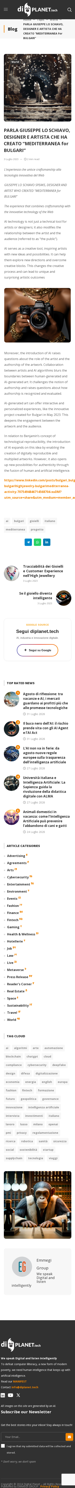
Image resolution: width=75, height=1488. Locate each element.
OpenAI (53, 1124)
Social (10, 1149)
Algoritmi (20, 1048)
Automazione (53, 1048)
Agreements (17, 863)
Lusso (24, 1124)
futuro (10, 1099)
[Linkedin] (46, 542)
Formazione (46, 1090)
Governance (50, 1099)
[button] (69, 9)
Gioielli (34, 521)
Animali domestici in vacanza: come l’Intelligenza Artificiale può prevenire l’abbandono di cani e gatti (46, 819)
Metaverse (15, 970)
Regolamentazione (45, 1133)
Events (12, 898)
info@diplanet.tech (25, 1387)
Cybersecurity (18, 877)
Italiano (50, 521)
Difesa (25, 1073)
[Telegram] (28, 542)
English (47, 1082)
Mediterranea (15, 529)
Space (11, 998)
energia (30, 1082)
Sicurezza (60, 1141)
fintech (27, 1090)
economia (12, 1082)
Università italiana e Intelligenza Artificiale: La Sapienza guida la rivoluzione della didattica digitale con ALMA (44, 786)
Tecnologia (35, 1158)
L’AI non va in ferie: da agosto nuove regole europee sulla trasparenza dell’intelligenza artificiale (44, 755)
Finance (13, 913)
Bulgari (19, 521)
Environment (17, 891)
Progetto (37, 529)
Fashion (13, 906)
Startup (48, 1149)
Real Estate (16, 991)
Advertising (16, 856)
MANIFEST (20, 1381)
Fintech (12, 920)
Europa (63, 1082)
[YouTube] (10, 1395)
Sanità (43, 1141)
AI (7, 521)
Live (10, 963)
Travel (12, 1012)
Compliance (14, 1065)
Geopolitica (28, 1099)
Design (10, 1073)
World (54, 19)
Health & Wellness (21, 934)
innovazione (14, 1107)
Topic (40, 19)
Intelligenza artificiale (43, 1107)
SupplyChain (14, 1158)
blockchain (13, 1056)
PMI (8, 1133)
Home (27, 19)
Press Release (17, 977)
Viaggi (53, 1158)
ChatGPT (32, 1056)
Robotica (27, 1141)
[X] (18, 1395)
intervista (12, 1116)
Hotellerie (15, 941)
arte (36, 1048)
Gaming (13, 927)
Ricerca (10, 1141)
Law (10, 955)
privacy (22, 1133)
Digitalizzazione (47, 1073)
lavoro (10, 1124)
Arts (10, 870)
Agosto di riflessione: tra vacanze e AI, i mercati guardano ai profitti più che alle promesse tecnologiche (45, 701)
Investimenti (34, 1116)
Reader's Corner (19, 984)
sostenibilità (28, 1149)
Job (9, 948)
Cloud (47, 1056)
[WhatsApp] (37, 542)
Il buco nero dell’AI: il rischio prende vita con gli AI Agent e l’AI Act (45, 728)
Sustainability (18, 1005)
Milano (38, 1124)
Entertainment (18, 884)
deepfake (59, 1065)
